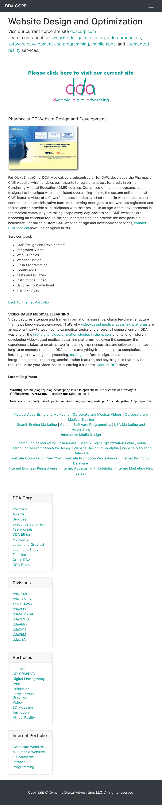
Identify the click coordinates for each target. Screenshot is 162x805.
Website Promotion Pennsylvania (91, 458)
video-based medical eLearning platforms (114, 324)
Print (16, 684)
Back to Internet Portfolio (28, 302)
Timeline (19, 554)
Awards (18, 514)
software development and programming (48, 44)
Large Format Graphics (23, 695)
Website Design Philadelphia (96, 448)
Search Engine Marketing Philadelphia (46, 443)
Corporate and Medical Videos (97, 414)
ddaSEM (19, 634)
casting (76, 355)
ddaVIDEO (21, 619)
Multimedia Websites (29, 752)
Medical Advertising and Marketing (42, 414)
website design (68, 37)
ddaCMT (19, 629)
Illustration (21, 689)
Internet (19, 669)
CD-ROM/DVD (24, 674)
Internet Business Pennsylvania (33, 468)
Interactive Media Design (81, 434)
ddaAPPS (20, 624)
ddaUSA (19, 639)
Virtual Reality (24, 717)
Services (19, 519)
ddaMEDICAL (23, 614)
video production (124, 37)
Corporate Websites (29, 747)
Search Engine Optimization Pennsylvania (113, 443)
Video (17, 702)
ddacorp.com (83, 31)
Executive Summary (28, 524)
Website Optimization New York (36, 458)
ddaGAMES (22, 599)
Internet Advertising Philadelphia (87, 468)
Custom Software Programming (85, 424)
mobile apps (103, 44)
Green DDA (21, 560)
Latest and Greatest (28, 544)
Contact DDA (107, 365)
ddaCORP (20, 594)
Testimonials (22, 529)
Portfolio (20, 509)
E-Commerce (23, 757)
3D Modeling (23, 707)
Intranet (19, 762)
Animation (21, 712)
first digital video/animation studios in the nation (71, 334)
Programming (23, 767)
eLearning (95, 37)
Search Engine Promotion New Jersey (40, 448)
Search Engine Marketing (37, 424)
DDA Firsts (21, 565)
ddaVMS (19, 609)
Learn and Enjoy (25, 549)
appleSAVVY (23, 604)
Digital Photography (29, 679)
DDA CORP (16, 5)
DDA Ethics (22, 534)
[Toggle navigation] (151, 6)
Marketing (21, 539)
